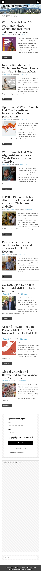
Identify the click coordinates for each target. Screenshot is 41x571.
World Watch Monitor (8, 209)
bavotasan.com (29, 569)
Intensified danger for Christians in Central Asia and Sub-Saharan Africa (20, 68)
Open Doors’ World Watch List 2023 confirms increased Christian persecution (20, 111)
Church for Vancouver (19, 567)
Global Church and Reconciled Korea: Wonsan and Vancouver (20, 375)
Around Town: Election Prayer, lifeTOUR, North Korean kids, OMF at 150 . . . (20, 331)
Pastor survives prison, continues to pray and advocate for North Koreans (17, 246)
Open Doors (6, 74)
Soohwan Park (6, 380)
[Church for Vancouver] (20, 9)
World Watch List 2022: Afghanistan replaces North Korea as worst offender (18, 156)
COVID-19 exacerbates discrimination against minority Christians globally (17, 201)
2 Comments (28, 209)
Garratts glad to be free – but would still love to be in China (19, 288)
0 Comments (23, 34)
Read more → (7, 57)
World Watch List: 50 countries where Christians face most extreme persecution (17, 27)
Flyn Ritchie (6, 34)
